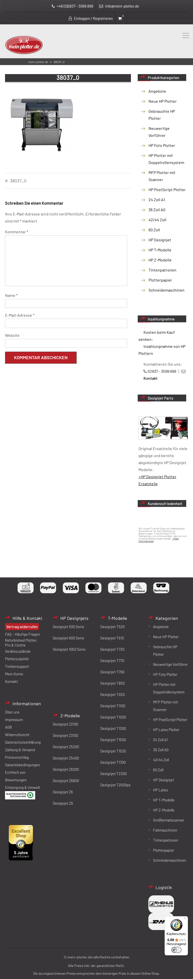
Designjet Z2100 (65, 724)
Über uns (12, 712)
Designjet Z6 (63, 792)
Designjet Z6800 (66, 780)
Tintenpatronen (162, 269)
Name (11, 295)
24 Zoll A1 (157, 199)
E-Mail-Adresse (19, 315)
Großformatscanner (168, 820)
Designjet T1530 (113, 751)
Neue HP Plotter (163, 101)
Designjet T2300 (113, 773)
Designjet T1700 (113, 762)
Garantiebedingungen (22, 765)
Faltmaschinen (165, 830)
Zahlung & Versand (20, 749)
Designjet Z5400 (66, 758)
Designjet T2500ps (115, 785)
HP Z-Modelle (160, 259)
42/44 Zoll (157, 219)
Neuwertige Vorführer (170, 664)
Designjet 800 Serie (68, 638)
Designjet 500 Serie (68, 626)
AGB (8, 727)
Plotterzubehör (17, 659)
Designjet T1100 (112, 705)
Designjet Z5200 (66, 746)
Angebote (157, 91)
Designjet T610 (112, 638)
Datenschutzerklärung (23, 742)
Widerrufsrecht (17, 734)
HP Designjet (160, 239)
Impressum (14, 719)
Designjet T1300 (113, 728)
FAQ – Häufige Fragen (22, 634)
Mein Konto (14, 674)
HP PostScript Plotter (167, 189)
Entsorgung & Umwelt (22, 787)
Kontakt (11, 681)
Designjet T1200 (113, 717)
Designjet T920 (112, 694)
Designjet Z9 (63, 803)
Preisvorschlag (17, 757)
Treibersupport (17, 666)
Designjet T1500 (113, 739)
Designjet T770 (112, 660)
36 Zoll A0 (157, 209)
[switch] (176, 950)
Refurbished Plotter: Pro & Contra (21, 642)
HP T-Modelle (160, 249)
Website (12, 335)
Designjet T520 (112, 626)
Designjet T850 (112, 683)
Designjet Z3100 (65, 735)
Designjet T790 (112, 672)
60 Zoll (154, 229)
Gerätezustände (18, 651)
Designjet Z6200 (66, 769)
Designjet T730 (112, 649)
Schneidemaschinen (166, 290)
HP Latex (160, 790)
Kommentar (16, 231)
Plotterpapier (160, 280)
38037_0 (18, 180)
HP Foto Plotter (162, 145)
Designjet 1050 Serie (69, 649)
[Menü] (185, 919)
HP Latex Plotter (166, 729)
